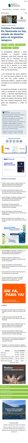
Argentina (11, 44)
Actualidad (4, 44)
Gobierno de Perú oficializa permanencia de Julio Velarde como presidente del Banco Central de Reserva (14, 339)
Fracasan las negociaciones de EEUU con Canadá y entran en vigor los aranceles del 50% (14, 311)
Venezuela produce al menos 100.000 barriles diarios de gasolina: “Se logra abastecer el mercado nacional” (12, 279)
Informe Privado (7, 9)
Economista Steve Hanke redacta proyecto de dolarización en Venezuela (13, 272)
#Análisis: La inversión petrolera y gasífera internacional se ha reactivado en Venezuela (14, 345)
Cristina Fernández (20, 44)
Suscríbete (16, 9)
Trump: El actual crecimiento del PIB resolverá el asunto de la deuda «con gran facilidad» (13, 318)
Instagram (10, 132)
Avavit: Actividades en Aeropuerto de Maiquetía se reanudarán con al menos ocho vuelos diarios (14, 213)
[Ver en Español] (26, 1)
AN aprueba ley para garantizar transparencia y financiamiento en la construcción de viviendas (12, 206)
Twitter (15, 132)
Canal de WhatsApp (18, 131)
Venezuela (15, 47)
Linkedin (5, 425)
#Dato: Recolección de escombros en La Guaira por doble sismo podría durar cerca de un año (14, 220)
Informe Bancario (5, 390)
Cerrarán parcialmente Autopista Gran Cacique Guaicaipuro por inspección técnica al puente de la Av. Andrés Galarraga (14, 191)
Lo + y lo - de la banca (7, 393)
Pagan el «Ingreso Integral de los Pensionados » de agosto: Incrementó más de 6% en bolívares (13, 259)
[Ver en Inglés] (25, 1)
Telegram (4, 132)
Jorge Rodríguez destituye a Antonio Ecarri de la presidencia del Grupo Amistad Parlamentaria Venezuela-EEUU (13, 199)
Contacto (22, 9)
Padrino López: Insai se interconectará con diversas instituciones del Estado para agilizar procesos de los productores (13, 184)
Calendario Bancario (6, 397)
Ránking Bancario (5, 386)
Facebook (20, 132)
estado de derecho (6, 47)
